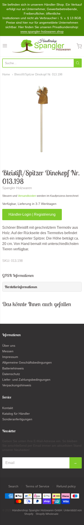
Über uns (8, 345)
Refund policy (66, 486)
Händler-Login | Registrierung (32, 214)
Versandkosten (27, 195)
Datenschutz (11, 374)
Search (13, 486)
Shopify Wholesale (47, 514)
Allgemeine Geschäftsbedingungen (27, 362)
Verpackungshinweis (16, 385)
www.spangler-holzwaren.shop (42, 31)
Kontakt (7, 408)
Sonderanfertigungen (17, 419)
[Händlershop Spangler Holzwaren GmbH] (41, 46)
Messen (7, 351)
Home (6, 74)
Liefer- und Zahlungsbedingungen (26, 379)
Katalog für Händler (16, 413)
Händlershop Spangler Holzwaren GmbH (37, 510)
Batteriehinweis (13, 368)
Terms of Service (37, 486)
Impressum (10, 357)
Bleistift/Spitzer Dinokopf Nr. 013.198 (38, 74)
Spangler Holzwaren (17, 188)
